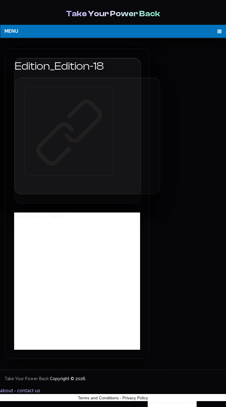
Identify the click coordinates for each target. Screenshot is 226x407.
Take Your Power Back (113, 13)
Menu (11, 31)
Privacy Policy (135, 397)
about (6, 390)
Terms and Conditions (98, 397)
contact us (28, 390)
